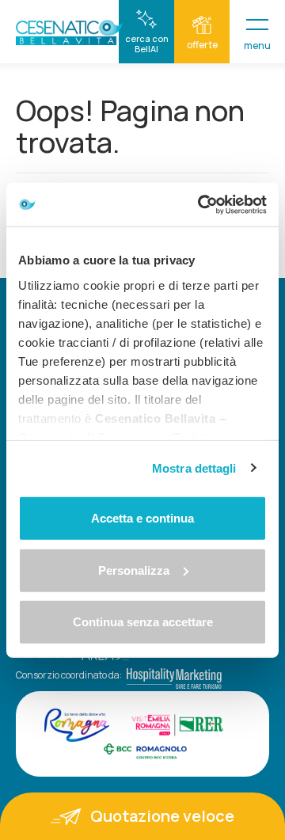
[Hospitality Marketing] (172, 675)
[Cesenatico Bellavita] (70, 32)
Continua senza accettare (143, 622)
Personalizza (133, 569)
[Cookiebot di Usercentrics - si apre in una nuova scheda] (201, 204)
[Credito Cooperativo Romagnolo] (145, 750)
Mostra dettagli (194, 467)
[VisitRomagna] (76, 725)
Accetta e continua (142, 518)
